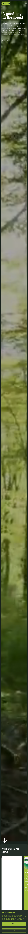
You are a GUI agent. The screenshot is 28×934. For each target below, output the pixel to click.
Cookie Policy (19, 919)
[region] (14, 922)
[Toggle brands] (9, 3)
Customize (14, 927)
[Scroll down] (4, 840)
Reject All (14, 930)
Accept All (14, 923)
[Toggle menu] (25, 3)
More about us (7, 40)
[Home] (5, 3)
